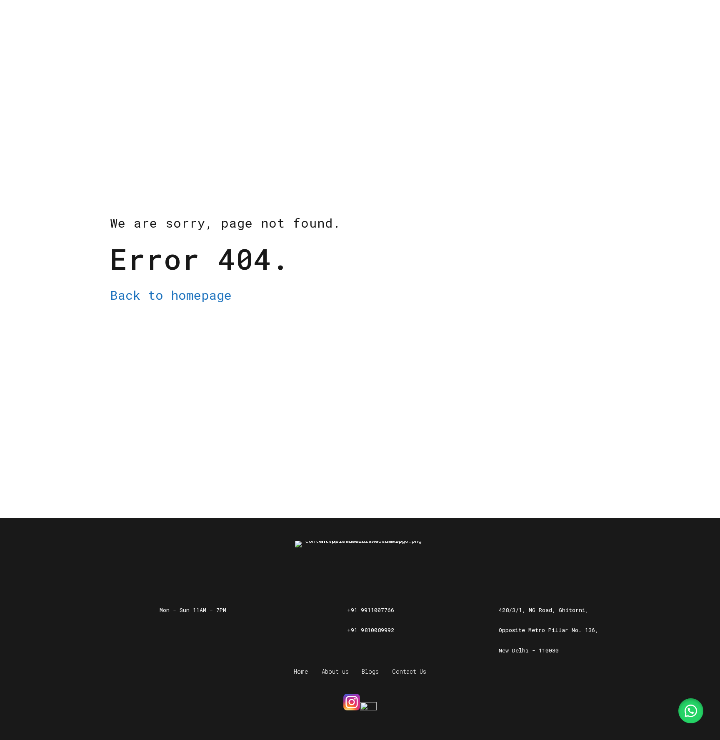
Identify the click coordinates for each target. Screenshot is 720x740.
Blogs (370, 671)
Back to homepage (171, 295)
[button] (690, 710)
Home (301, 671)
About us (335, 671)
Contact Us (409, 671)
